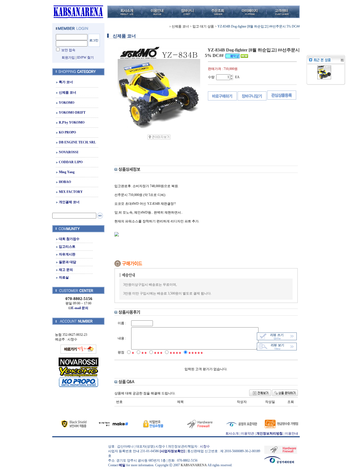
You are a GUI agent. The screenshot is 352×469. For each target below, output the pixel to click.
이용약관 (247, 433)
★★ (144, 353)
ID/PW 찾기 (85, 57)
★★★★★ (195, 353)
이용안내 (291, 433)
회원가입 (68, 57)
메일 (122, 465)
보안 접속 (68, 50)
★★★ (158, 353)
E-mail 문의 (80, 308)
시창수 (205, 446)
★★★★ (175, 353)
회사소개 (232, 433)
